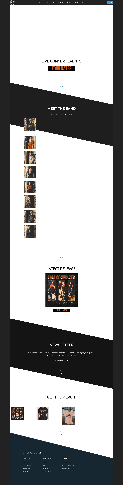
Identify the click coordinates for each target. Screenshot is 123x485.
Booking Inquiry (26, 468)
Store (53, 2)
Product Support (66, 462)
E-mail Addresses (27, 462)
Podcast (69, 2)
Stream (44, 465)
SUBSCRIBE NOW (61, 361)
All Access (60, 2)
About (76, 2)
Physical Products (47, 471)
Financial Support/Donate (68, 465)
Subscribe (45, 462)
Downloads (45, 468)
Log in (110, 2)
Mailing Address (27, 465)
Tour (46, 2)
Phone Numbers (26, 471)
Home (40, 2)
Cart (82, 2)
